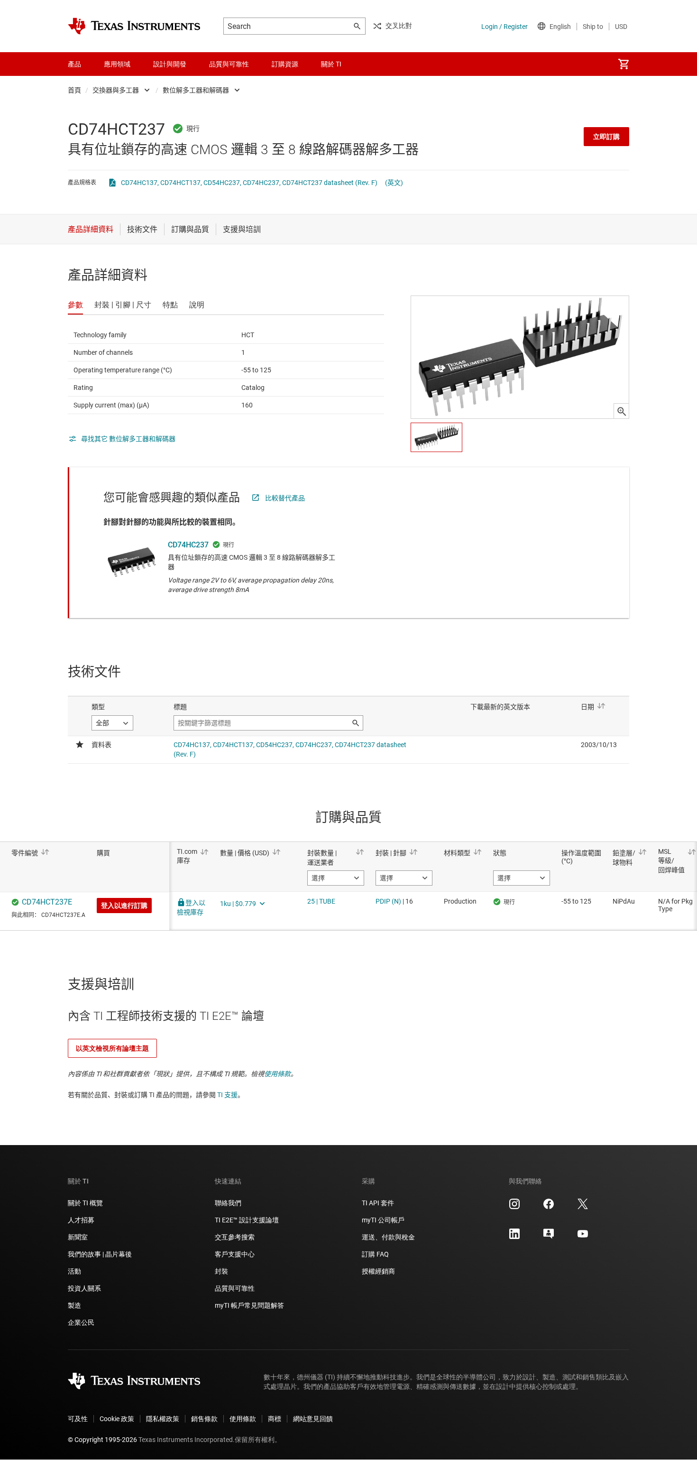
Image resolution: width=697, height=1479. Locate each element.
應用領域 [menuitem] (117, 64)
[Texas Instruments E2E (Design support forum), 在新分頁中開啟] (548, 1237)
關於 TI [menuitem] (331, 64)
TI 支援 (227, 1095)
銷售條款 (204, 1419)
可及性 (78, 1419)
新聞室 (78, 1237)
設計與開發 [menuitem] (169, 64)
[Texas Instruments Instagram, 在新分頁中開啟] (514, 1207)
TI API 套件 (378, 1203)
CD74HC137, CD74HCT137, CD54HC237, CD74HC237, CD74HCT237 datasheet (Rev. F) (249, 182)
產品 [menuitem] (74, 64)
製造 (74, 1305)
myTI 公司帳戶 (383, 1220)
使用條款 (277, 1074)
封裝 (221, 1271)
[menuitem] (623, 64)
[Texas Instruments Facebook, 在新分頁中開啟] (548, 1207)
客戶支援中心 (235, 1254)
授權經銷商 (378, 1271)
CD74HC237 (188, 544)
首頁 (74, 90)
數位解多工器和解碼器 (196, 90)
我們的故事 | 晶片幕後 (100, 1254)
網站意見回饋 (313, 1419)
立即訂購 (606, 136)
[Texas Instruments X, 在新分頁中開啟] (582, 1207)
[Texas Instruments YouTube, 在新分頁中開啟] (582, 1237)
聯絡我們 (228, 1203)
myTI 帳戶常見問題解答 (249, 1305)
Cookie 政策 (117, 1419)
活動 (74, 1271)
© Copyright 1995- (102, 1439)
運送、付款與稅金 (388, 1237)
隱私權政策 (162, 1419)
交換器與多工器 (115, 90)
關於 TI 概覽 (85, 1203)
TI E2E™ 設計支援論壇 (247, 1220)
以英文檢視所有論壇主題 (112, 1048)
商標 (274, 1419)
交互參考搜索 (235, 1237)
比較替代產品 (285, 498)
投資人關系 (84, 1288)
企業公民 (81, 1322)
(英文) (394, 182)
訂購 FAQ (375, 1254)
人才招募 (81, 1220)
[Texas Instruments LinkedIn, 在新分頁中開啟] (514, 1237)
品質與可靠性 (235, 1288)
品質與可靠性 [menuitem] (229, 64)
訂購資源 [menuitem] (285, 64)
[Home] (134, 26)
